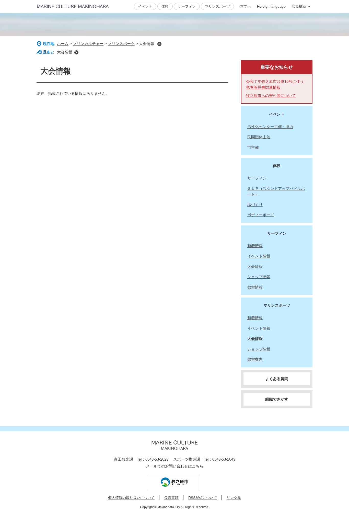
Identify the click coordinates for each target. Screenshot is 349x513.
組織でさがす (276, 399)
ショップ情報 (258, 277)
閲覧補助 (299, 6)
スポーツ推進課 (186, 459)
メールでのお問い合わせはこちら (174, 466)
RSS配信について (202, 498)
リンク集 (234, 498)
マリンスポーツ (217, 6)
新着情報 (255, 246)
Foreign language (271, 6)
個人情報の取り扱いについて (131, 498)
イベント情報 (258, 256)
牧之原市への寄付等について (271, 95)
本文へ (245, 6)
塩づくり (255, 204)
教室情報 (255, 287)
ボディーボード (260, 215)
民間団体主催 (258, 137)
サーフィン (187, 6)
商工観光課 (123, 459)
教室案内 (255, 359)
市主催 (253, 147)
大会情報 (64, 52)
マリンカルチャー (88, 43)
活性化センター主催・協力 (270, 126)
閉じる (159, 44)
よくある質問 (276, 379)
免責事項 (171, 498)
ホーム (62, 43)
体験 (165, 6)
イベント (145, 6)
